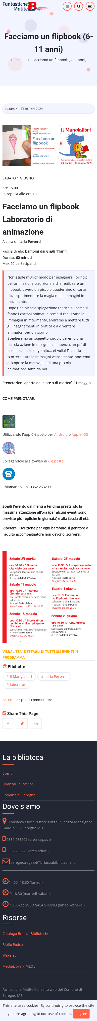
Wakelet (9, 955)
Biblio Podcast (14, 944)
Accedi (7, 699)
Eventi (7, 773)
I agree (81, 1013)
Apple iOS (80, 434)
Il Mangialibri (21, 676)
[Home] (25, 5)
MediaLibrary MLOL (18, 966)
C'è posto (55, 461)
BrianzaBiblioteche (18, 784)
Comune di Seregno (18, 795)
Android (61, 434)
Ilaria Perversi (56, 676)
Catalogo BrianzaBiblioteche (25, 933)
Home (16, 59)
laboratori (18, 684)
